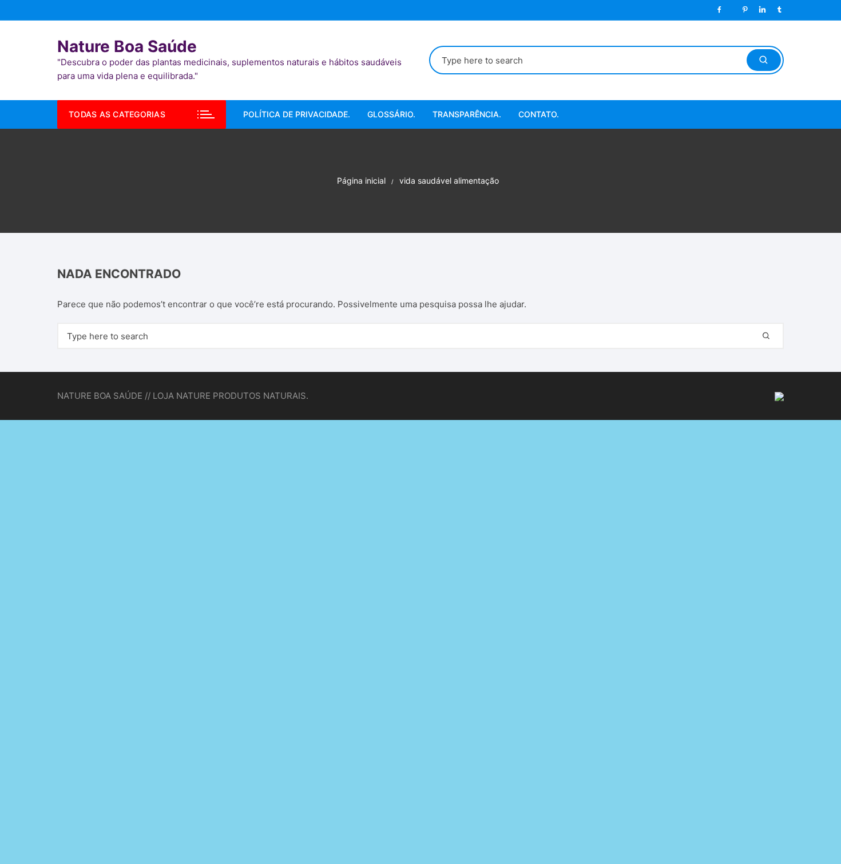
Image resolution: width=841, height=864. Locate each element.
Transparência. (467, 114)
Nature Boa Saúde (127, 46)
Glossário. (391, 114)
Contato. (538, 114)
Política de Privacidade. (296, 114)
